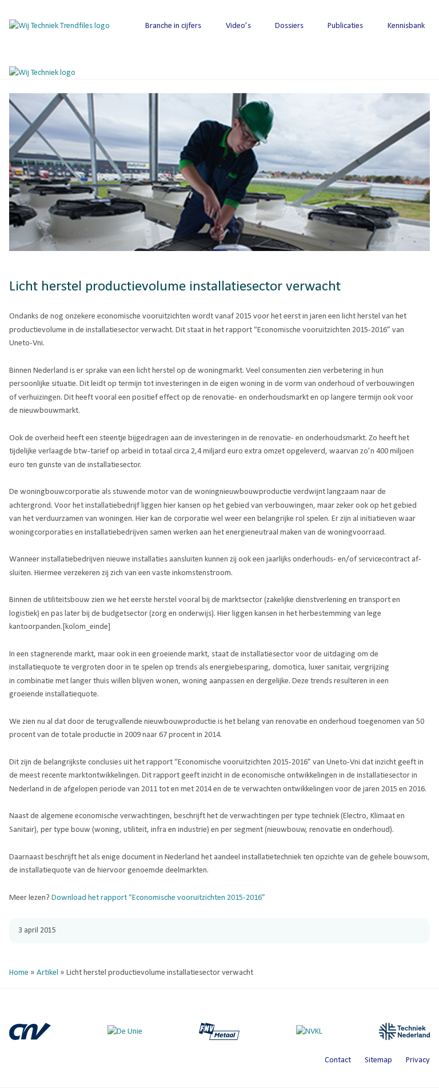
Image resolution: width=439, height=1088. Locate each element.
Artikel (47, 973)
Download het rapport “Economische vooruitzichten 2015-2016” (158, 898)
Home (19, 973)
